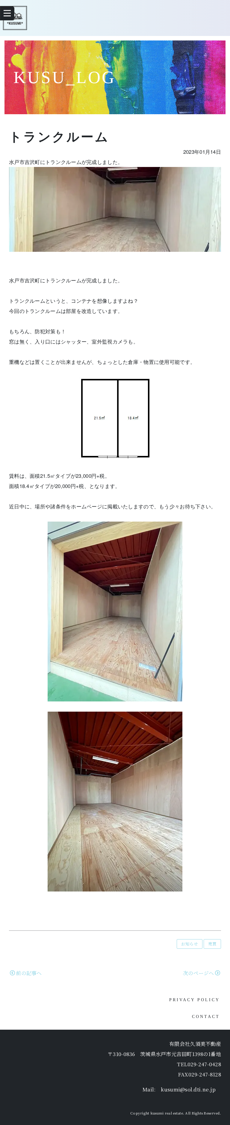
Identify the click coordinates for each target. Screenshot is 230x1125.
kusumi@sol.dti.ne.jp (188, 1089)
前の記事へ (29, 973)
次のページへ (198, 973)
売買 (212, 944)
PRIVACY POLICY (194, 1000)
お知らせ (189, 944)
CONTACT (206, 1016)
